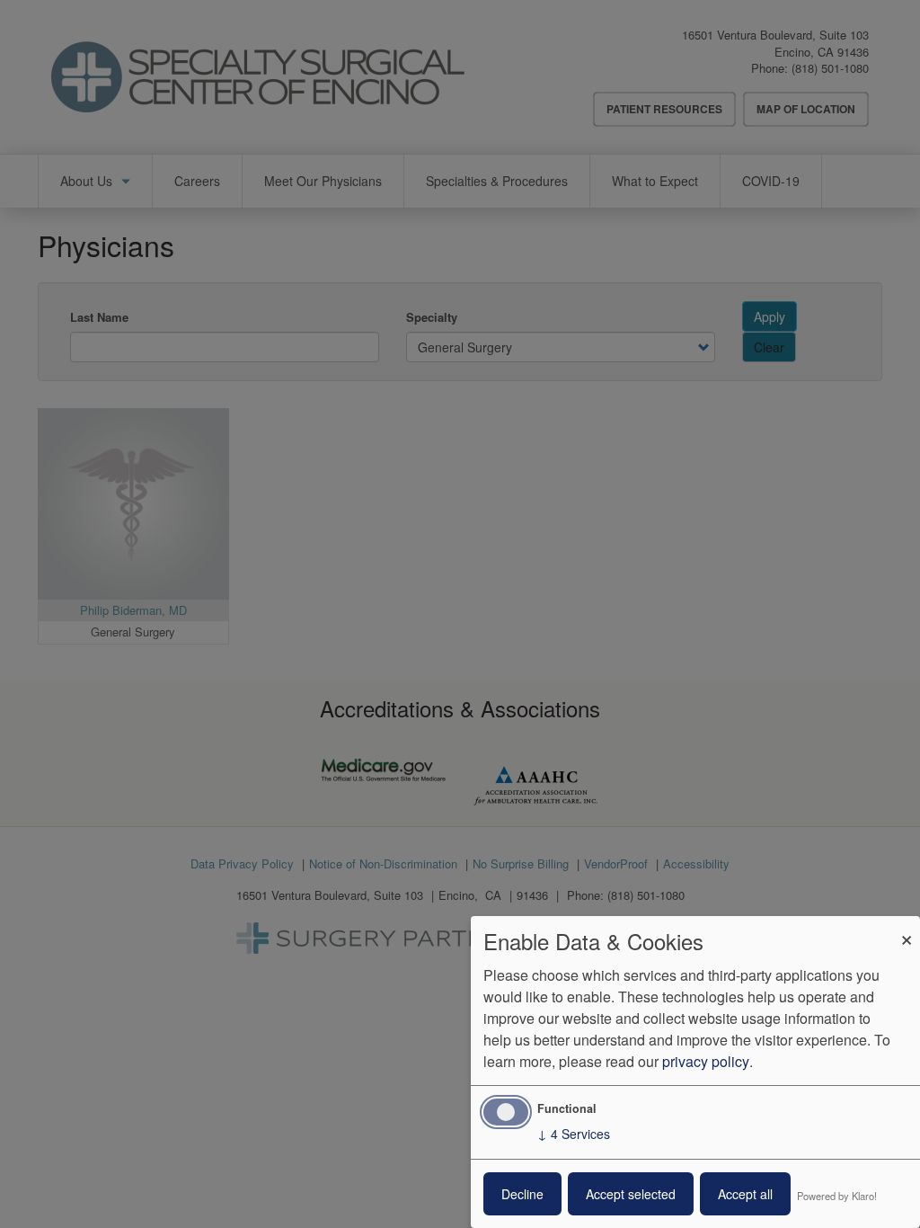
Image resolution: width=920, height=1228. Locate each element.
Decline (522, 1194)
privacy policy (705, 1061)
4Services (573, 1134)
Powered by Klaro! (837, 1195)
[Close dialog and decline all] (906, 927)
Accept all (745, 1194)
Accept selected (631, 1194)
